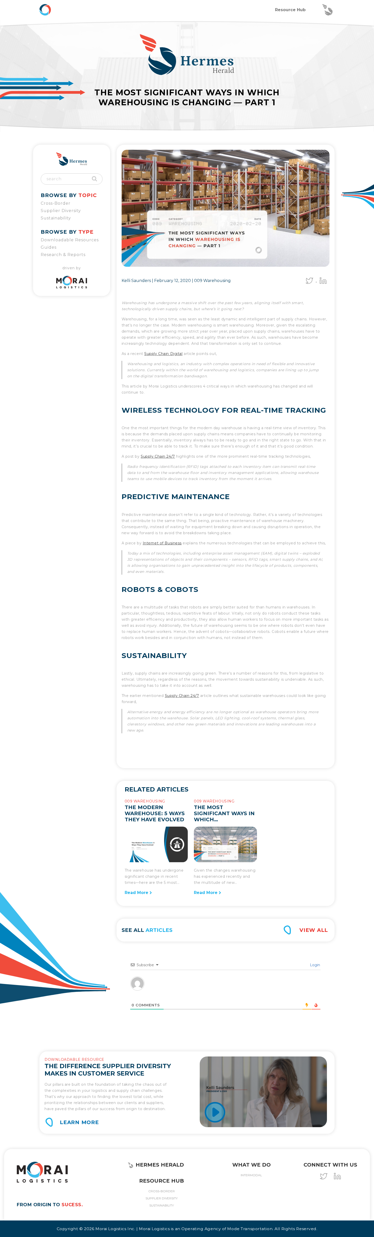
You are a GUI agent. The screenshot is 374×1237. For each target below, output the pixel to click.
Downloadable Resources (70, 239)
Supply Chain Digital (163, 353)
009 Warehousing (212, 280)
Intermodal (251, 1175)
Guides (48, 247)
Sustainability (56, 218)
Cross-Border (55, 203)
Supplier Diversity (61, 210)
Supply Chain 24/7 (158, 456)
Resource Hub (290, 9)
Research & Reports (63, 254)
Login (314, 965)
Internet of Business (162, 543)
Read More (137, 892)
